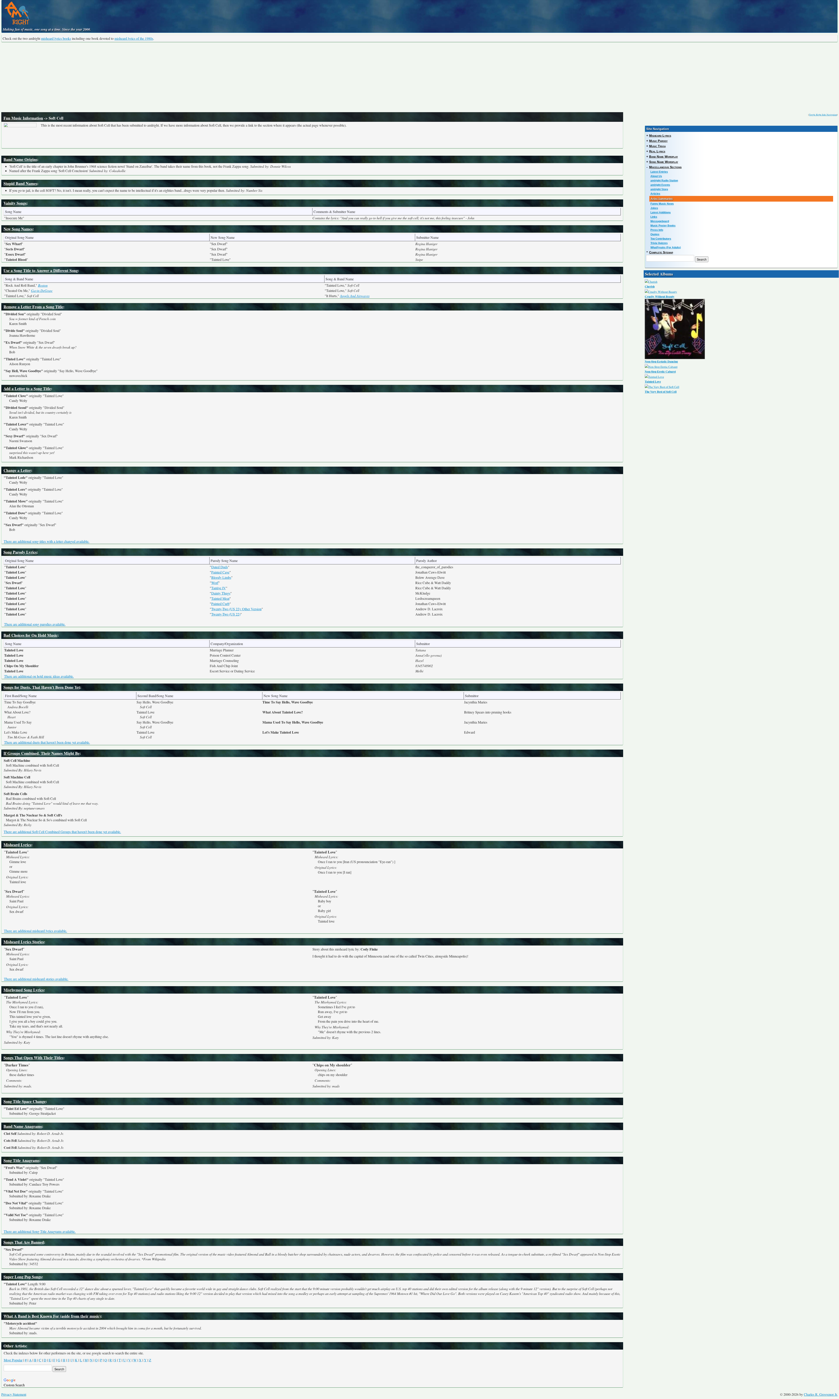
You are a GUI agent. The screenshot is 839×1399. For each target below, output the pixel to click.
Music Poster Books (663, 225)
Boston (43, 285)
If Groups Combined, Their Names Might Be (41, 753)
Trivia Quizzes (659, 243)
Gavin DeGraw (42, 290)
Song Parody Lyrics (20, 552)
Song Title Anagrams (21, 1160)
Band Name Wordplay (663, 156)
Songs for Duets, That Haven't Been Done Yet (41, 687)
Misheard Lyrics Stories (23, 942)
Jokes (654, 208)
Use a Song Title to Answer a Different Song (40, 270)
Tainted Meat (220, 598)
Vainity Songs (14, 203)
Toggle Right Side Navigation (823, 114)
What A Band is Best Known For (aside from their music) (52, 1316)
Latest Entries (659, 171)
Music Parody (658, 141)
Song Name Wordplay (663, 162)
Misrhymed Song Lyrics (23, 990)
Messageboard (659, 221)
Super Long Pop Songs (22, 1277)
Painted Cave (220, 572)
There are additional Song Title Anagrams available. (40, 1231)
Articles (655, 193)
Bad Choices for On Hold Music (30, 635)
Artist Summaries (662, 198)
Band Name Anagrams (22, 1126)
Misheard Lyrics (17, 845)
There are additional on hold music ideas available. (39, 676)
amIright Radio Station (664, 180)
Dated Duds (219, 567)
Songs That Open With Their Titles (33, 1058)
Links (653, 216)
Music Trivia (657, 146)
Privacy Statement (13, 1394)
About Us (656, 176)
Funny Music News (662, 203)
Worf (214, 582)
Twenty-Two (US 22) (225, 614)
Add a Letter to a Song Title (27, 388)
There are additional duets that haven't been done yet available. (47, 742)
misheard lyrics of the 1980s (133, 38)
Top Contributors (660, 238)
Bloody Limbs (221, 577)
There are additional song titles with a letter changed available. (46, 541)
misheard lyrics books (56, 38)
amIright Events (660, 185)
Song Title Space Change (24, 1101)
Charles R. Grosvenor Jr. (821, 1394)
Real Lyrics (657, 151)
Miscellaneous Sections (665, 167)
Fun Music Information (23, 118)
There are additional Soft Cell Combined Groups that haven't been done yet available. (62, 831)
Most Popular (13, 1360)
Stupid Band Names (20, 183)
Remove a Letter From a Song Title (33, 307)
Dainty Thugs (220, 593)
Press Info (656, 230)
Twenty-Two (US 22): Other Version (236, 609)
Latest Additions (660, 212)
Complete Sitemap (661, 252)
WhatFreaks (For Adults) (665, 247)
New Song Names (18, 229)
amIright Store (659, 189)
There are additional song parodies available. (35, 624)
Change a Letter (17, 470)
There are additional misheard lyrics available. (35, 930)
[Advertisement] (419, 77)
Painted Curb (220, 603)
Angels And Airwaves (354, 295)
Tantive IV (218, 588)
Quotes (654, 234)
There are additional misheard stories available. (36, 979)
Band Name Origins (20, 159)
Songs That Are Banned (23, 1242)
